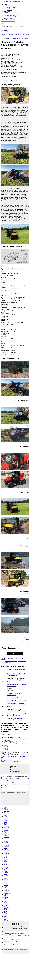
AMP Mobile (8, 753)
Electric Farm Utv (12, 755)
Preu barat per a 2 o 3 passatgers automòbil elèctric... (16, 710)
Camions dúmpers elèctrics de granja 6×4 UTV (16, 674)
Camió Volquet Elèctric (14, 756)
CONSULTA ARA (5, 734)
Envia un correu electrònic (7, 760)
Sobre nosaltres (7, 11)
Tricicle (8, 8)
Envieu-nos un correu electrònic (8, 73)
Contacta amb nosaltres (9, 19)
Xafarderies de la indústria (13, 16)
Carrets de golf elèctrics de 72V (16, 701)
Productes (6, 5)
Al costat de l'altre (21, 755)
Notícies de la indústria (12, 14)
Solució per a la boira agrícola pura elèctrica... (16, 685)
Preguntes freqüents (8, 18)
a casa (5, 4)
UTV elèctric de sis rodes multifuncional (14, 694)
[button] (15, 653)
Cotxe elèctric (4, 755)
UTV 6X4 (9, 10)
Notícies (6, 12)
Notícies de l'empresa (12, 15)
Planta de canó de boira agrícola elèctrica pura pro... (16, 719)
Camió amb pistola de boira (13, 7)
